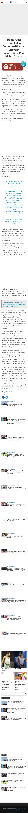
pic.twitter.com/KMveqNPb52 (14, 213)
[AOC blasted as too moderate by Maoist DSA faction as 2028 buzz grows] (4, 503)
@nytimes (13, 186)
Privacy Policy (20, 808)
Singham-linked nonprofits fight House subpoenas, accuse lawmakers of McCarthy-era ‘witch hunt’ (15, 618)
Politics (12, 37)
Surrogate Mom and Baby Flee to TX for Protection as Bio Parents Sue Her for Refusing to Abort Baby (16, 455)
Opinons (7, 37)
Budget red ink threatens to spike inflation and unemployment (16, 585)
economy (9, 518)
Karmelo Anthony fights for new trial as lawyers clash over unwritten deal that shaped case (16, 472)
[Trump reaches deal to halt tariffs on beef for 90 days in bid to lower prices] (4, 519)
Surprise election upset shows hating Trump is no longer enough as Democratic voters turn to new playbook (16, 439)
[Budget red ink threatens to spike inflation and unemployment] (4, 584)
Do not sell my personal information (16, 809)
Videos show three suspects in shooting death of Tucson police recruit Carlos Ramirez (16, 536)
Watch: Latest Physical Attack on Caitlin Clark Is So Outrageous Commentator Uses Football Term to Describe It (16, 553)
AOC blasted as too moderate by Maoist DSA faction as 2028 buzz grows (16, 505)
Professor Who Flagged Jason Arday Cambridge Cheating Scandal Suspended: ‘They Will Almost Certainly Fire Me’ (16, 569)
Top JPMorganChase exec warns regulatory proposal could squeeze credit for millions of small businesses (16, 489)
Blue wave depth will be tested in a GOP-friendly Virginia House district (16, 634)
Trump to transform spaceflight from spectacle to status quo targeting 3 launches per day (15, 404)
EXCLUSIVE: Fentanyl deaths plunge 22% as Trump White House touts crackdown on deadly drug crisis (16, 601)
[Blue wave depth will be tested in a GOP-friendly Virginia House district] (4, 633)
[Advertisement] (14, 19)
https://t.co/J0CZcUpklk (17, 208)
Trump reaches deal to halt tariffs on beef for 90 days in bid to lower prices (16, 520)
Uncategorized (11, 401)
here (10, 392)
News (2, 37)
